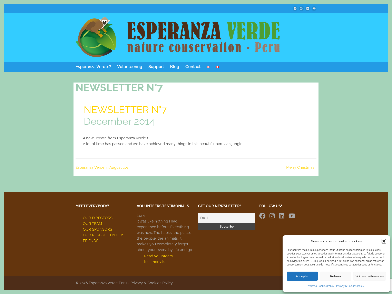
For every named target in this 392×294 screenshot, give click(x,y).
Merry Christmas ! (301, 167)
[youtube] (314, 8)
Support (156, 66)
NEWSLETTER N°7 (125, 109)
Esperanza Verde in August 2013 (103, 167)
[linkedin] (307, 8)
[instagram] (301, 8)
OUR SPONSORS (97, 229)
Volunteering (129, 66)
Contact (192, 66)
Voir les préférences (369, 276)
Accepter (302, 276)
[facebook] (295, 8)
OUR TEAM (92, 223)
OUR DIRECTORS (97, 218)
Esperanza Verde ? (93, 66)
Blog (174, 66)
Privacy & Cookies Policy (320, 286)
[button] (384, 241)
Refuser (335, 276)
